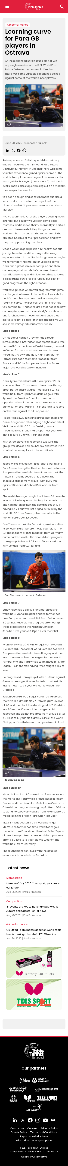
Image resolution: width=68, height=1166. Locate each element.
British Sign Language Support (34, 1140)
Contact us (17, 1128)
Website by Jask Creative (34, 1156)
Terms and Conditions (43, 1132)
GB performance (17, 25)
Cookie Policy (19, 1132)
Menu (7, 6)
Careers (32, 1128)
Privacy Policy (49, 1128)
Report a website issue (34, 1136)
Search (62, 6)
